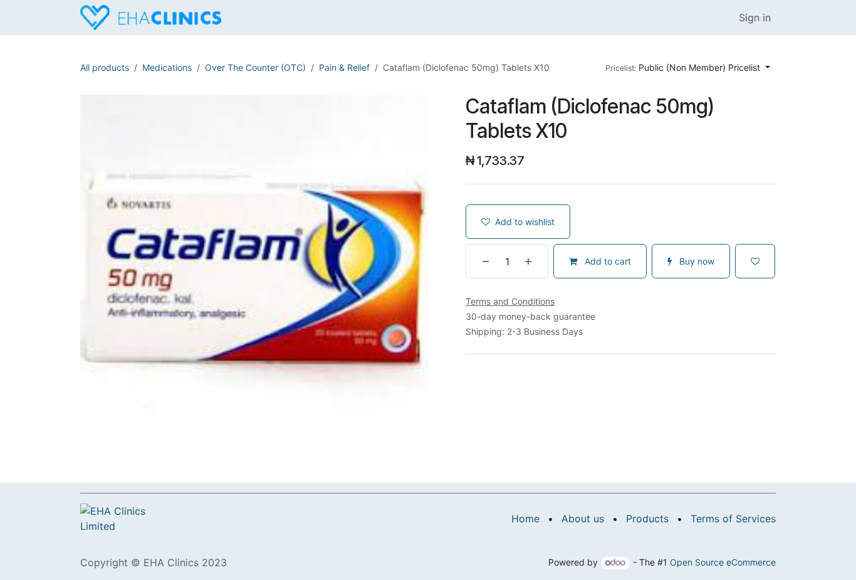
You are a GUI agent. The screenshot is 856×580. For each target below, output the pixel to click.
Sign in (755, 17)
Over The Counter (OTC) (255, 67)
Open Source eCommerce (723, 562)
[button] (688, 67)
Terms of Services (733, 518)
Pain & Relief (344, 67)
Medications (167, 67)
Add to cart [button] (606, 261)
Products (647, 518)
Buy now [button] (695, 261)
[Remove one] (480, 261)
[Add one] (533, 261)
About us (582, 518)
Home (525, 518)
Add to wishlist (525, 221)
